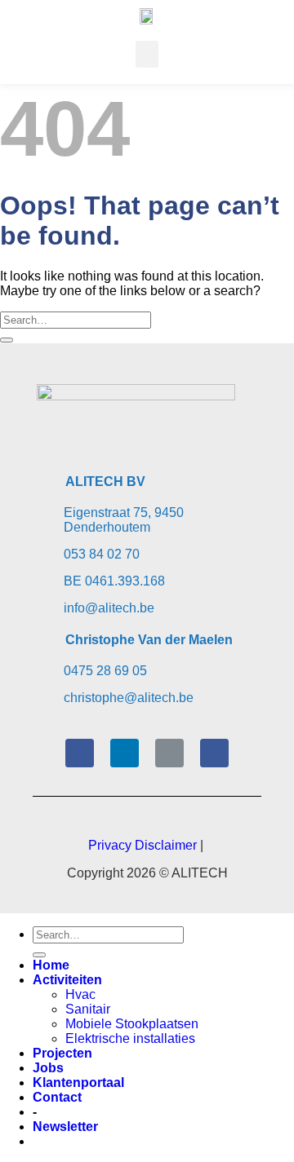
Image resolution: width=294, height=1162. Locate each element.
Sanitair (87, 1009)
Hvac (80, 994)
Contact (57, 1097)
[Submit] (6, 340)
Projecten (62, 1053)
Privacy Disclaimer (142, 845)
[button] (147, 54)
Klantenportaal (78, 1082)
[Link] (169, 753)
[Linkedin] (124, 753)
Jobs (48, 1068)
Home (51, 965)
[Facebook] (79, 753)
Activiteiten (67, 980)
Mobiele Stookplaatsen (131, 1024)
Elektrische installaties (130, 1038)
